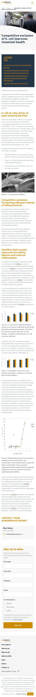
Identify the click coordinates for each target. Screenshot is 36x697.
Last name (7, 571)
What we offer (7, 656)
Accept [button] (30, 694)
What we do (6, 652)
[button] (32, 3)
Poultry (9, 603)
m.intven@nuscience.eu (14, 534)
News (8, 8)
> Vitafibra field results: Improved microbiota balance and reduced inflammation (15, 78)
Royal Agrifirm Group (9, 671)
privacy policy (18, 620)
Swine (9, 610)
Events (4, 664)
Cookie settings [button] (21, 694)
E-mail (5, 590)
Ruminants (10, 607)
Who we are (6, 648)
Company (6, 581)
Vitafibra (18, 264)
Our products (6, 645)
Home (3, 8)
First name (7, 561)
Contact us (5, 667)
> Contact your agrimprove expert (15, 83)
